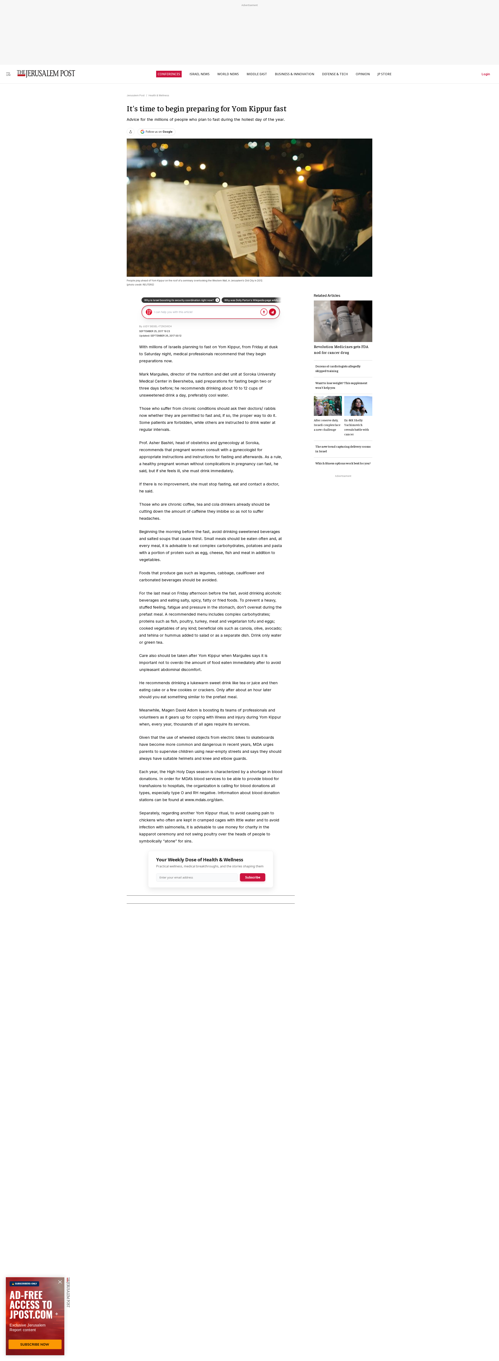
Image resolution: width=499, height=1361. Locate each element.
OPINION (363, 74)
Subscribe (252, 877)
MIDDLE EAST (257, 74)
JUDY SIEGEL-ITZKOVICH (157, 326)
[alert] (35, 1316)
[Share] (130, 132)
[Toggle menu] (8, 74)
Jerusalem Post (136, 95)
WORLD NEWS (228, 74)
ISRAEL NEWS (199, 74)
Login (486, 74)
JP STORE (384, 74)
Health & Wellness (159, 95)
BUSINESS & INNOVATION (294, 74)
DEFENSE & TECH (335, 74)
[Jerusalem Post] (43, 74)
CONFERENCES (169, 74)
